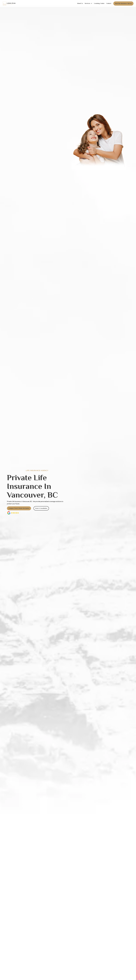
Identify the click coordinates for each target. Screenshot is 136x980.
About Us (80, 3)
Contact (108, 3)
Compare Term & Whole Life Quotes (19, 508)
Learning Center (99, 3)
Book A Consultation (41, 508)
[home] (9, 3)
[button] (88, 3)
